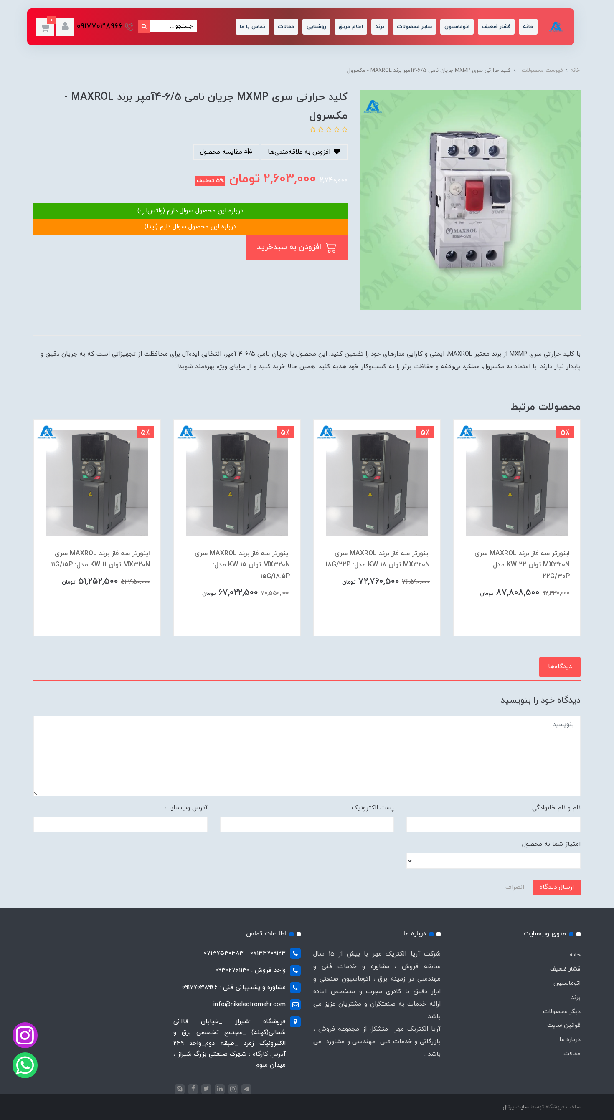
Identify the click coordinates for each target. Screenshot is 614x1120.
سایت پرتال (516, 1107)
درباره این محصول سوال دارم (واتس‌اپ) (190, 211)
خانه (528, 26)
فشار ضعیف (496, 26)
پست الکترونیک (373, 808)
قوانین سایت (564, 1025)
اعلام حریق (351, 26)
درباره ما (570, 1040)
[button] (65, 27)
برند (380, 26)
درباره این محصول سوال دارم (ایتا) (190, 226)
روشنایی (316, 26)
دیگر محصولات (562, 1012)
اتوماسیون (456, 26)
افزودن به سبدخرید (290, 247)
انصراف (514, 887)
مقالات (286, 26)
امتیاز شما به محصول (551, 844)
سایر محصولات (414, 26)
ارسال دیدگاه (557, 887)
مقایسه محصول (222, 152)
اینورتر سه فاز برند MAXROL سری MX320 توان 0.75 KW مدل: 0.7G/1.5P (102, 565)
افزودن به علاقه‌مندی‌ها (300, 152)
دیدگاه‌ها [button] (560, 666)
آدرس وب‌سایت (186, 808)
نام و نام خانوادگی (556, 808)
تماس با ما (252, 26)
